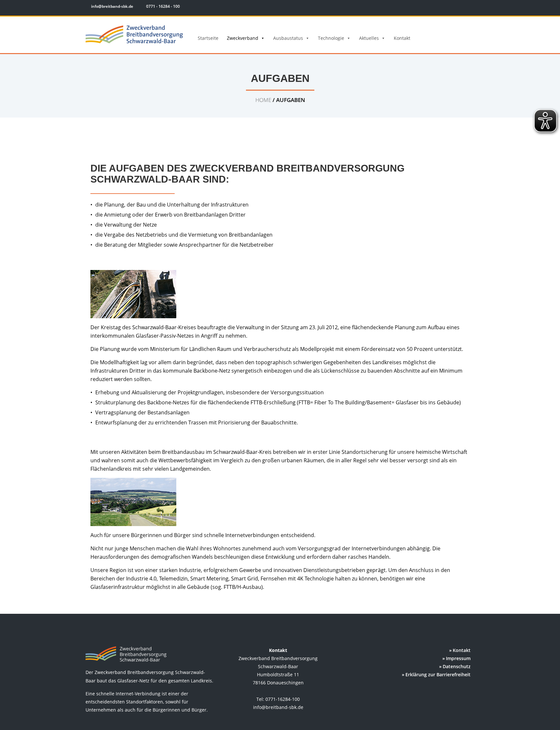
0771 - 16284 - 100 (162, 6)
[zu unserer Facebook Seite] (452, 7)
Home (263, 100)
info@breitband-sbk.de (112, 6)
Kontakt (402, 38)
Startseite (208, 38)
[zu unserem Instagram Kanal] (461, 7)
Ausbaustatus (288, 38)
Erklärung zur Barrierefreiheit (438, 674)
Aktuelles (369, 38)
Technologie (331, 38)
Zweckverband (242, 38)
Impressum (458, 658)
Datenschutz (457, 666)
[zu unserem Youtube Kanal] (470, 7)
